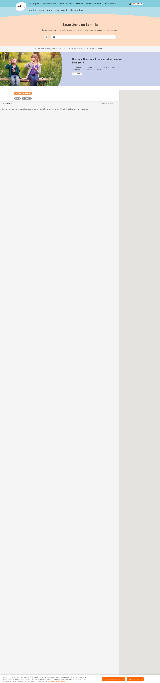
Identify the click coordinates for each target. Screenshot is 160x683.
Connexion (139, 3)
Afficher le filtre (24, 93)
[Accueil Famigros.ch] (21, 6)
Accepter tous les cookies (135, 679)
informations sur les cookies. (56, 681)
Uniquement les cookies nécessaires (113, 679)
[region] (80, 679)
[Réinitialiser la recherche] (113, 37)
